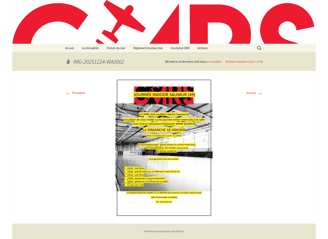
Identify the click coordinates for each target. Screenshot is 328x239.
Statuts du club (116, 48)
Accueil (69, 48)
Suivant (254, 93)
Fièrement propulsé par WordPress (164, 231)
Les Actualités (90, 48)
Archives (203, 48)
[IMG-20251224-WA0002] (164, 147)
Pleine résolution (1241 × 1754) (245, 61)
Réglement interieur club (148, 48)
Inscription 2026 (180, 48)
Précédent (75, 93)
